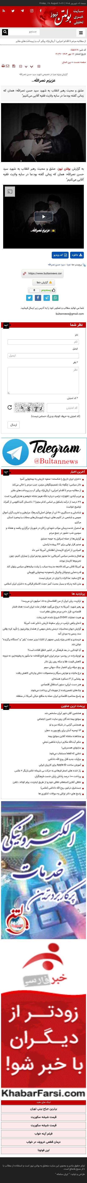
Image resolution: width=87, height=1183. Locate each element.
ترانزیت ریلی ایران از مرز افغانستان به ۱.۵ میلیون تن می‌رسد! (51, 601)
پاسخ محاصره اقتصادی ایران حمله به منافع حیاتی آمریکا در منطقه (48, 696)
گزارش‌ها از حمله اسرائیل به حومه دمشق (61, 539)
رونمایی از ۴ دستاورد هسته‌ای (66, 679)
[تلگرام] (44, 452)
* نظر (75, 362)
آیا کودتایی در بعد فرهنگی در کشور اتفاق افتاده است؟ (54, 650)
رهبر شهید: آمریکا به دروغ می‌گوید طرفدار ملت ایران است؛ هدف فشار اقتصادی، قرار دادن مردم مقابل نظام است (46, 609)
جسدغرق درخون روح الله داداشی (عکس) (61, 788)
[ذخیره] (13, 65)
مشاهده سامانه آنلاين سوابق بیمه (64, 736)
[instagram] (31, 11)
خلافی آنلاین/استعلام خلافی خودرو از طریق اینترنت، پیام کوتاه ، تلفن (47, 782)
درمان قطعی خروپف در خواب (43, 1142)
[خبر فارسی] (43, 1019)
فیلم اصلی (69, 266)
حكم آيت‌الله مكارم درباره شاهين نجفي (62, 742)
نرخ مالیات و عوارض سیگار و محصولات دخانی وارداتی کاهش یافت (48, 673)
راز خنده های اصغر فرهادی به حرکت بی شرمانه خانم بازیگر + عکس (48, 771)
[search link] (5, 32)
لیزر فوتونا (43, 1150)
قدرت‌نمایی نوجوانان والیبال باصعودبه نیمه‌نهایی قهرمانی (54, 572)
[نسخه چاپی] (3, 66)
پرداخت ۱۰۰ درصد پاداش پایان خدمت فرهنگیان (58, 776)
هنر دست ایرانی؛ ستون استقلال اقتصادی (61, 685)
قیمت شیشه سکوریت (43, 1117)
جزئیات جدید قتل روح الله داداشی (64, 759)
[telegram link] (47, 298)
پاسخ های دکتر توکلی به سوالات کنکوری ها (59, 794)
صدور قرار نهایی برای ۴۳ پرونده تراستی (62, 544)
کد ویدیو (58, 255)
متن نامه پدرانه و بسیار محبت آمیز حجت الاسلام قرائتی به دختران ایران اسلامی (42, 584)
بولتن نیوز (64, 168)
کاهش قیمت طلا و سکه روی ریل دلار (62, 662)
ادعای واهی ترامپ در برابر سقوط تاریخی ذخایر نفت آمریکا (52, 623)
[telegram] (22, 10)
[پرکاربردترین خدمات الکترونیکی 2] (43, 870)
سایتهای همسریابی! (71, 748)
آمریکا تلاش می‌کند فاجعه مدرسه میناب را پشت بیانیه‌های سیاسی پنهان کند (44, 567)
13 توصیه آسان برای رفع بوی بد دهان (63, 730)
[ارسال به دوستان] (7, 66)
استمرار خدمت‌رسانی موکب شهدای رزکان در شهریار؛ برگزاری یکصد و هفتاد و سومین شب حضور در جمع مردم (43, 530)
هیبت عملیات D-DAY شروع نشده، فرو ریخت (59, 617)
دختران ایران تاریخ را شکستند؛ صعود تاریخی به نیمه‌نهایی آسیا (50, 479)
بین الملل (66, 62)
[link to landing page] (66, 16)
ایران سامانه (62, 1174)
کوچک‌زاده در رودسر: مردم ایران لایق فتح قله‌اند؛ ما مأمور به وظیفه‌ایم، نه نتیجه (42, 656)
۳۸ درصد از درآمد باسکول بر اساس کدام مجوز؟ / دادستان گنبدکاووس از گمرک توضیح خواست (42, 504)
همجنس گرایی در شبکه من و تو (65, 725)
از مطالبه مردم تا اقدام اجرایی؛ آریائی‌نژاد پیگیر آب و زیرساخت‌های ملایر (46, 490)
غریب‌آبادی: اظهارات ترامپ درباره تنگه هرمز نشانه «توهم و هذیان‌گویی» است (42, 496)
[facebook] (41, 11)
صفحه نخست (79, 62)
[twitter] (13, 11)
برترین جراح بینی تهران (43, 1109)
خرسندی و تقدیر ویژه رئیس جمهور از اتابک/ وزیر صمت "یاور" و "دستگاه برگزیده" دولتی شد (41, 642)
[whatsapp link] (55, 298)
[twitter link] (29, 298)
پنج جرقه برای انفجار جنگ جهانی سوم (62, 667)
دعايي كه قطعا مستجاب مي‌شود (65, 753)
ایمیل (75, 349)
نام (76, 335)
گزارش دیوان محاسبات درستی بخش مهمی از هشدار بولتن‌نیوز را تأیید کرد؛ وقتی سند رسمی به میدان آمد (42, 631)
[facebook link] (38, 298)
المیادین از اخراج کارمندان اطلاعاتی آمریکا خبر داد (56, 550)
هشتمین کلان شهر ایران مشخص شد (63, 713)
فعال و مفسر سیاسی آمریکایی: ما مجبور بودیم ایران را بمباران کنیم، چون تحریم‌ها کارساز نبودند (45, 558)
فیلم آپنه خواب (43, 1134)
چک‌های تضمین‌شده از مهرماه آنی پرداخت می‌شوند (56, 690)
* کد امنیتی (72, 398)
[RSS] (3, 11)
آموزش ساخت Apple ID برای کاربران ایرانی (60, 765)
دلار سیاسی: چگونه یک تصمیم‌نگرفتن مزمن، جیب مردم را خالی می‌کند (46, 485)
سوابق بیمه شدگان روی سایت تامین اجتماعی (59, 719)
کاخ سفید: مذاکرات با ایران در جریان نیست (60, 578)
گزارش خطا (42, 282)
